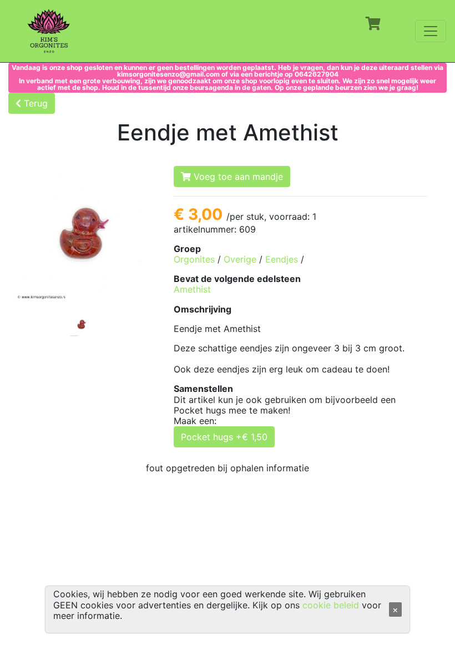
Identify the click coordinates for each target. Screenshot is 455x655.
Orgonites (194, 259)
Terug (34, 103)
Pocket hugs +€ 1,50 (224, 436)
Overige (240, 259)
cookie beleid (330, 605)
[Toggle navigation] (430, 31)
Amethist (192, 289)
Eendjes (281, 259)
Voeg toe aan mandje (237, 176)
